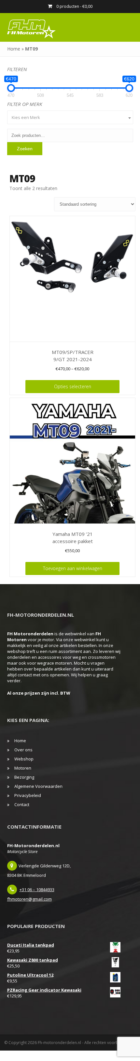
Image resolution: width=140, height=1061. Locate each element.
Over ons (23, 750)
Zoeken (25, 148)
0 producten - (73, 6)
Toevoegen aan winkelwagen (72, 568)
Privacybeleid (27, 795)
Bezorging (24, 777)
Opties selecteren (72, 386)
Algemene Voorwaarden (38, 786)
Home (13, 49)
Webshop (24, 759)
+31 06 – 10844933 (37, 889)
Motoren (22, 768)
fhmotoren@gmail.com (29, 899)
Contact (21, 804)
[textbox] (70, 117)
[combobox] (70, 117)
